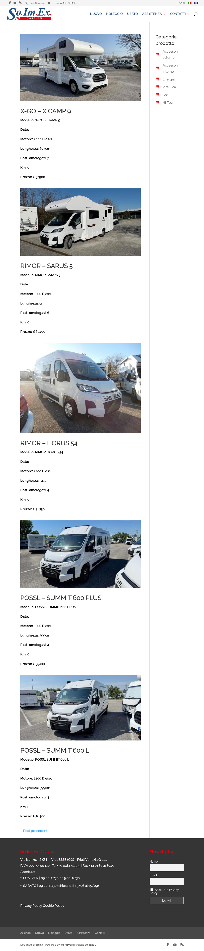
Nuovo (96, 14)
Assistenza (152, 14)
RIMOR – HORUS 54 (48, 443)
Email (153, 875)
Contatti (178, 14)
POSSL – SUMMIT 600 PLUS (60, 598)
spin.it (39, 944)
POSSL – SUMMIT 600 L (54, 750)
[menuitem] (189, 4)
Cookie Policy (53, 906)
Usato (132, 14)
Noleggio (114, 14)
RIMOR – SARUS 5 (46, 266)
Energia (169, 79)
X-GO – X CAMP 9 (45, 111)
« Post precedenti (34, 831)
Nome (154, 861)
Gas (165, 95)
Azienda (25, 932)
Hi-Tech (169, 103)
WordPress (67, 944)
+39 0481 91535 (36, 3)
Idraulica (169, 87)
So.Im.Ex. (90, 944)
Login (181, 3)
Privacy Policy (31, 906)
